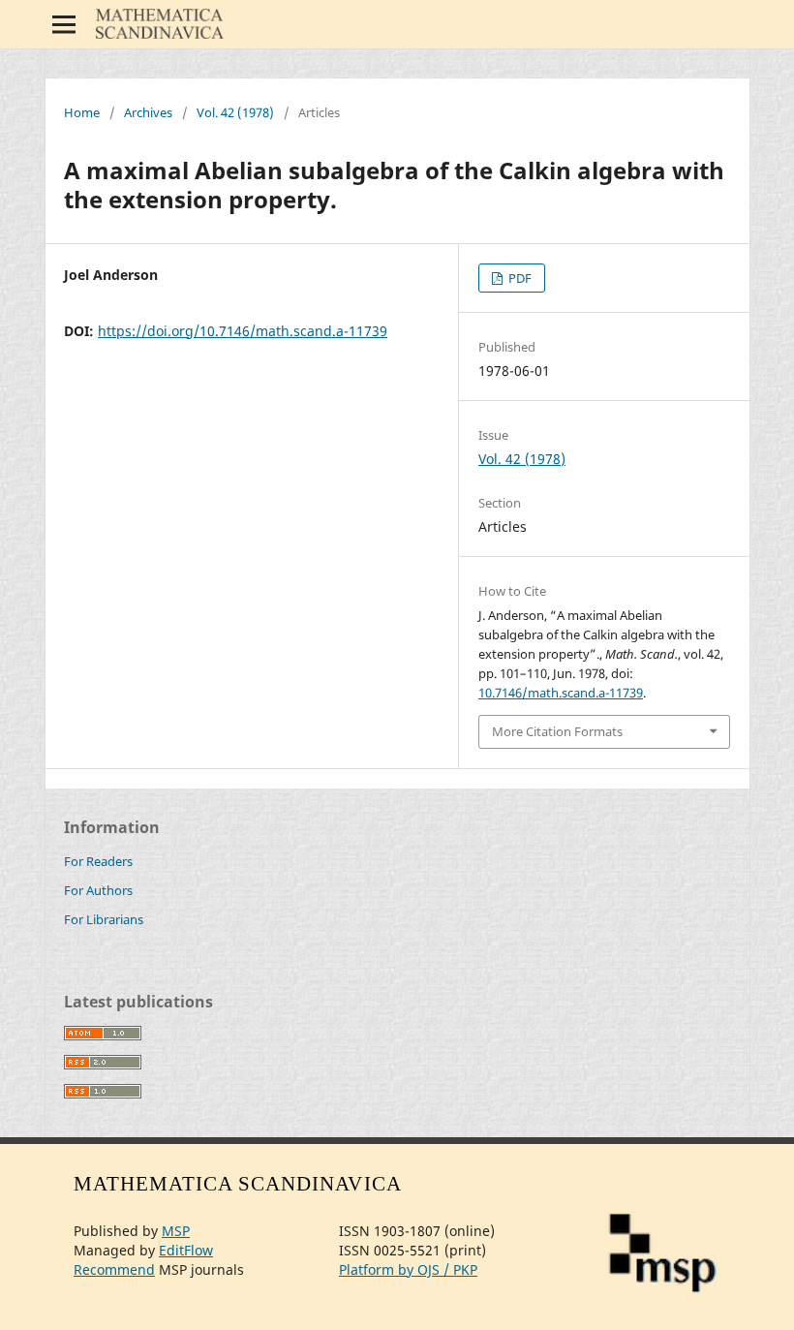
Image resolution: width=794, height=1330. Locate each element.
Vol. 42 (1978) (235, 112)
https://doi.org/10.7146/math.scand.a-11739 (242, 331)
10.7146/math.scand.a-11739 (560, 692)
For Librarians (103, 919)
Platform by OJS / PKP (408, 1269)
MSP (176, 1231)
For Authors (98, 890)
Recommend (114, 1269)
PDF (518, 278)
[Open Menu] (64, 24)
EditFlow (186, 1250)
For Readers (98, 861)
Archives (148, 112)
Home (82, 112)
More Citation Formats (557, 731)
